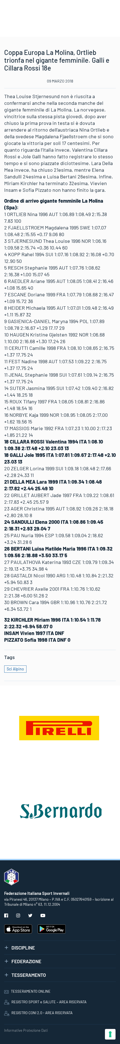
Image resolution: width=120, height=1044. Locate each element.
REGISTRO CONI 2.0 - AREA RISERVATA (42, 1013)
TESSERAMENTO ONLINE (31, 991)
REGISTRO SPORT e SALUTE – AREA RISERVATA (49, 1002)
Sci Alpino (15, 669)
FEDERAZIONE (26, 961)
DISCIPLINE (23, 947)
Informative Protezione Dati (26, 1030)
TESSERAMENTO (28, 975)
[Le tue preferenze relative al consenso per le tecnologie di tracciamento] (110, 1034)
